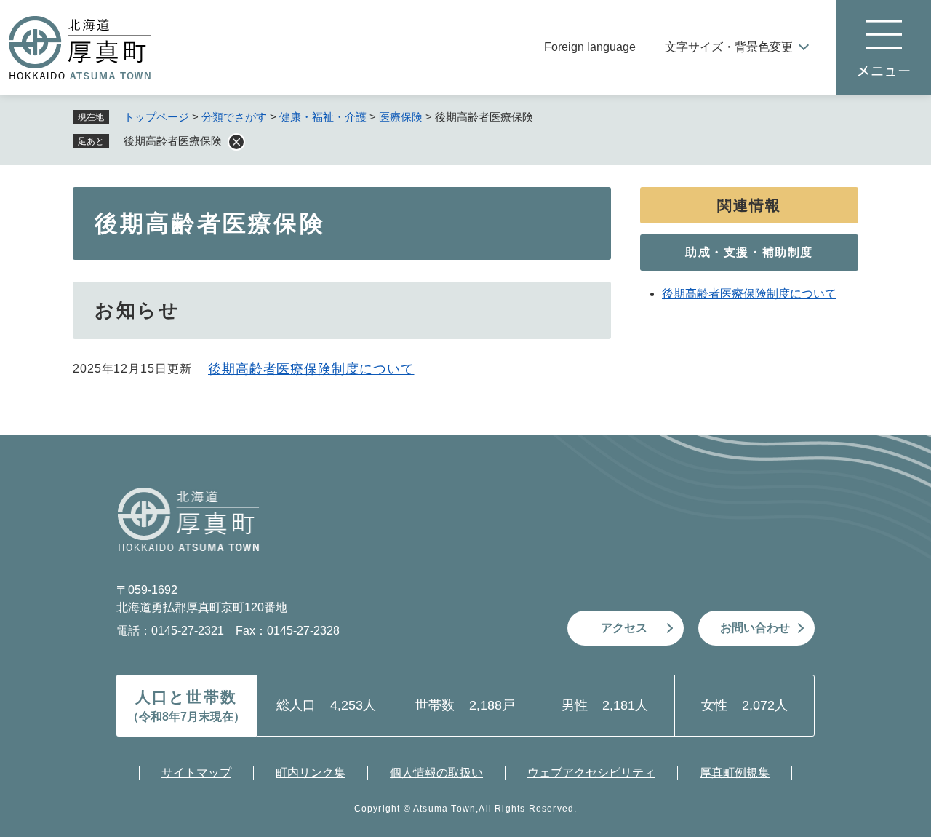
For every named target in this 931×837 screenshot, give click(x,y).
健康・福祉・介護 (323, 117)
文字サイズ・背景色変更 (729, 47)
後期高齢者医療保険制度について (311, 369)
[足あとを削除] (236, 142)
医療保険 (401, 117)
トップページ (156, 117)
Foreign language (590, 47)
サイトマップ (196, 772)
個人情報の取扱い (436, 772)
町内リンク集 (310, 772)
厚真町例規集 (735, 772)
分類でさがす (234, 117)
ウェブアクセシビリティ (591, 772)
